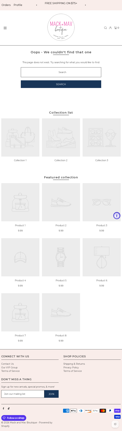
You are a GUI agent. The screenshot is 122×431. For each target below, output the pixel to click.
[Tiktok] (9, 408)
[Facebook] (3, 408)
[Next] (85, 5)
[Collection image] (20, 137)
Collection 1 (20, 160)
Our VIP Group (9, 367)
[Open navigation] (23, 28)
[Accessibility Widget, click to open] (116, 215)
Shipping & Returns (74, 363)
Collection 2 (60, 160)
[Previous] (36, 5)
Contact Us (7, 363)
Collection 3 (101, 160)
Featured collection (61, 177)
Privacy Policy (71, 367)
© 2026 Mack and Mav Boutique (19, 422)
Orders (6, 5)
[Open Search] (105, 28)
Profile (18, 5)
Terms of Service (10, 371)
